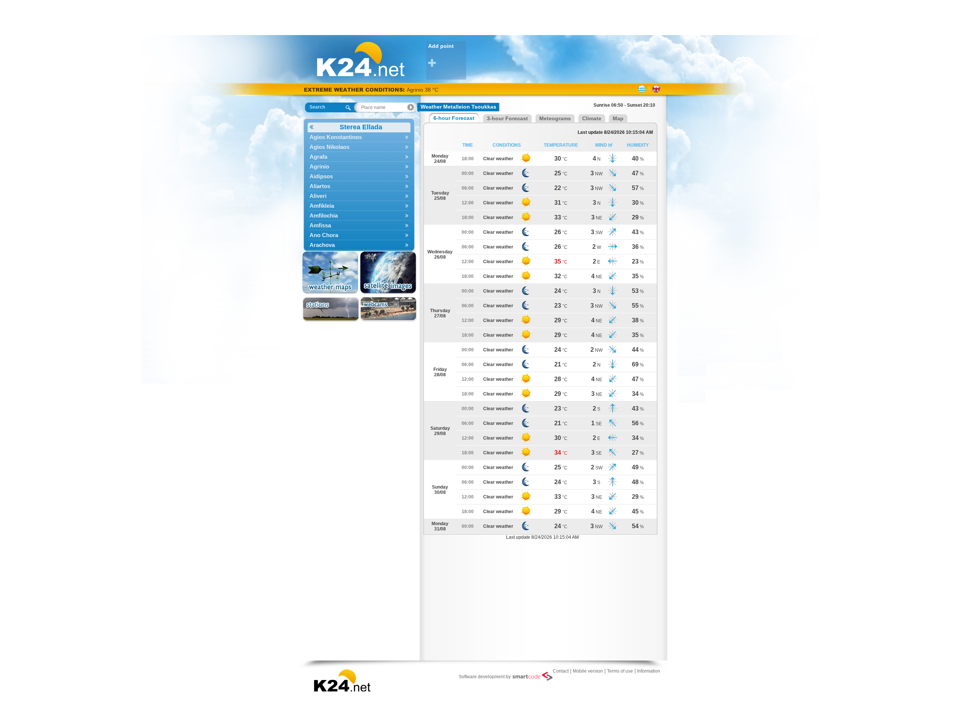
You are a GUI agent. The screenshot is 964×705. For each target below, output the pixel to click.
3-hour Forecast (507, 118)
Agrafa (318, 156)
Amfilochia (324, 215)
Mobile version (588, 671)
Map (618, 118)
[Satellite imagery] (388, 272)
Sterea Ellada (361, 127)
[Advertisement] (482, 17)
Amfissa (320, 225)
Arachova (322, 245)
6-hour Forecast (453, 118)
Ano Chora (324, 235)
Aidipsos (321, 176)
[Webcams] (388, 309)
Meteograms (555, 118)
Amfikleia (322, 205)
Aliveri (318, 196)
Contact (561, 671)
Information (648, 671)
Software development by (485, 676)
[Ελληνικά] (642, 89)
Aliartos (320, 186)
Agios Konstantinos (336, 137)
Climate (591, 118)
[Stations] (331, 309)
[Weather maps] (331, 272)
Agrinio (319, 166)
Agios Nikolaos (329, 147)
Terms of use (620, 671)
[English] (656, 89)
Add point (441, 46)
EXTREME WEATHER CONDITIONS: (355, 89)
